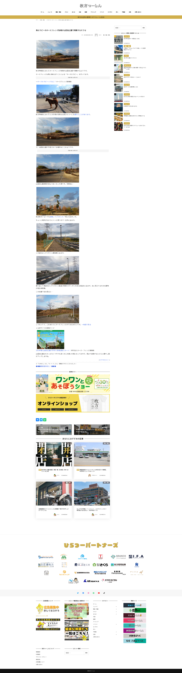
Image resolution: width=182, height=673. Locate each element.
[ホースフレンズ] (50, 339)
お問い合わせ (138, 12)
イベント (102, 12)
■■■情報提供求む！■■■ (46, 366)
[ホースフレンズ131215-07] (58, 308)
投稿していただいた (57, 217)
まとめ (73, 12)
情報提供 (38, 652)
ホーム (42, 12)
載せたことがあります (82, 114)
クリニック (93, 12)
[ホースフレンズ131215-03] (58, 200)
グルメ (66, 12)
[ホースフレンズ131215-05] (58, 237)
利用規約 (38, 654)
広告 (130, 12)
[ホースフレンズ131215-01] (58, 54)
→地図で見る (86, 324)
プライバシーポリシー (41, 657)
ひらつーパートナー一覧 (42, 615)
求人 (117, 12)
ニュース (50, 12)
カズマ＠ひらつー (104, 360)
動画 (86, 12)
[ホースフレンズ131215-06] (58, 270)
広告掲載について (40, 662)
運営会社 (38, 659)
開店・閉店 (58, 12)
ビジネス (110, 12)
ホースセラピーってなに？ (47, 81)
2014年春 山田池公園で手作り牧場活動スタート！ (53, 350)
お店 (80, 12)
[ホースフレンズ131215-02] (58, 168)
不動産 (123, 12)
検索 (144, 27)
